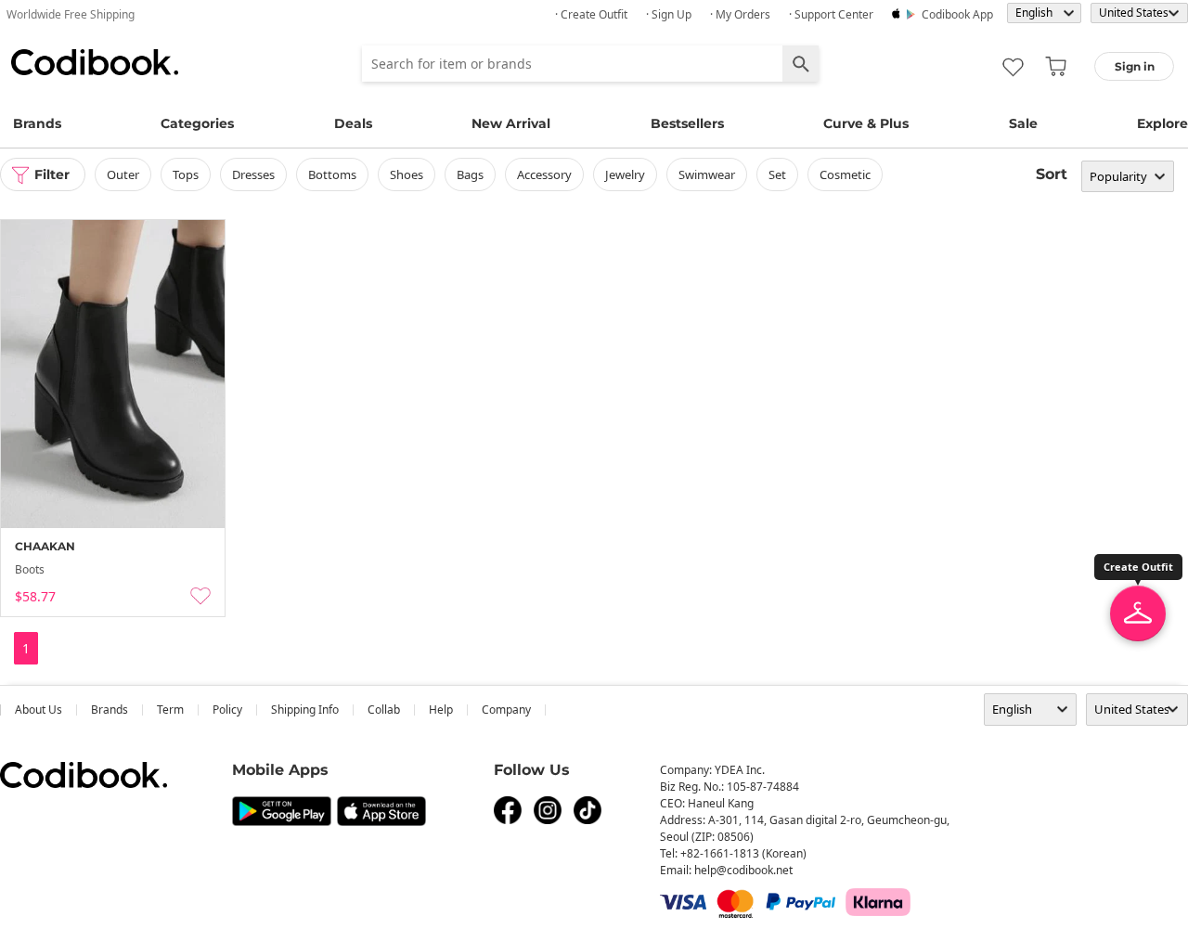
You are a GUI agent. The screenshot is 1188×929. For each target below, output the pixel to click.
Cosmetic (845, 174)
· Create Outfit (591, 14)
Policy (227, 709)
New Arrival (510, 123)
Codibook (94, 62)
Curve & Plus (866, 123)
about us (38, 709)
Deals (353, 123)
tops (186, 174)
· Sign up (668, 14)
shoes (406, 174)
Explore (1162, 123)
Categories (197, 123)
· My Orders (740, 14)
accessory (544, 174)
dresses (253, 174)
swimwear (706, 174)
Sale (1023, 123)
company (506, 709)
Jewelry (625, 174)
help (441, 709)
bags (470, 174)
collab (384, 709)
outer (123, 174)
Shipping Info (305, 709)
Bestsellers (687, 123)
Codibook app (957, 14)
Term (170, 709)
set (777, 174)
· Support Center (831, 14)
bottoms (332, 174)
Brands (37, 123)
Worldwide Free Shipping (70, 14)
